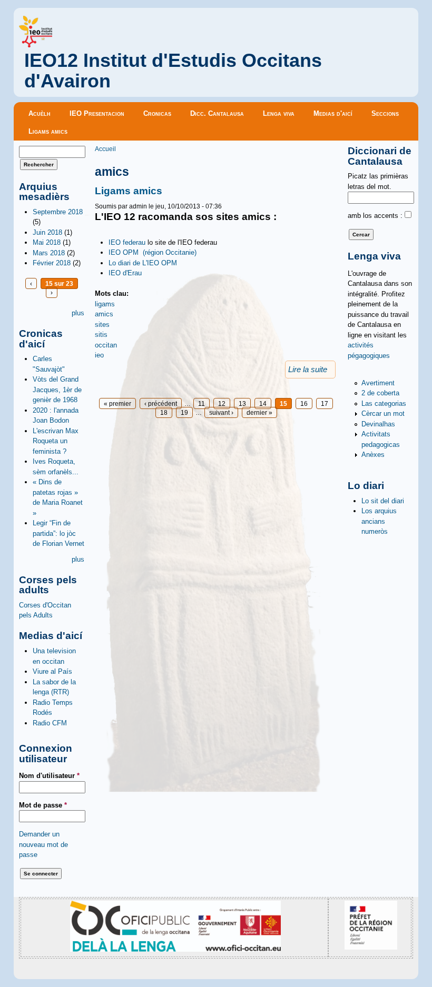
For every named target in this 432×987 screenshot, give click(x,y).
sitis (101, 334)
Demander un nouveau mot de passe (43, 844)
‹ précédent (160, 403)
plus (78, 313)
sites (102, 324)
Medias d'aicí (332, 113)
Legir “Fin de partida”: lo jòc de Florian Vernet (58, 533)
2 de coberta (380, 393)
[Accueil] (35, 45)
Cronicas (157, 113)
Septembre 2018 (58, 212)
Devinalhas (378, 424)
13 (242, 403)
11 (201, 403)
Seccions (385, 113)
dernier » (259, 412)
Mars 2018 (49, 253)
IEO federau (127, 242)
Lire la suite (307, 369)
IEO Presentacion (97, 113)
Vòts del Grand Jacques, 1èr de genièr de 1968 (57, 389)
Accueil (105, 148)
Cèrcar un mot (383, 413)
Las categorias (383, 403)
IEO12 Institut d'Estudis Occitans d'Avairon (173, 71)
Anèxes (373, 454)
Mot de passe (43, 805)
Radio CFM (50, 723)
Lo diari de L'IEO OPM (143, 263)
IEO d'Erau (125, 273)
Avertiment (378, 383)
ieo (99, 355)
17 (324, 403)
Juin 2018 (47, 232)
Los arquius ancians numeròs (379, 521)
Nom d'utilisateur (49, 776)
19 (184, 412)
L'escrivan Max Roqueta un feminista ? (55, 441)
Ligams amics (47, 131)
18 (164, 412)
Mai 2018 (47, 242)
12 (221, 403)
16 (304, 403)
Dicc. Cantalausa (217, 113)
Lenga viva (278, 113)
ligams (105, 304)
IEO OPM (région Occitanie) (153, 252)
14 (263, 403)
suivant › (221, 412)
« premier (117, 403)
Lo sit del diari (382, 501)
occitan (106, 345)
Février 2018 (52, 263)
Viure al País (52, 671)
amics (104, 314)
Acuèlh (39, 113)
